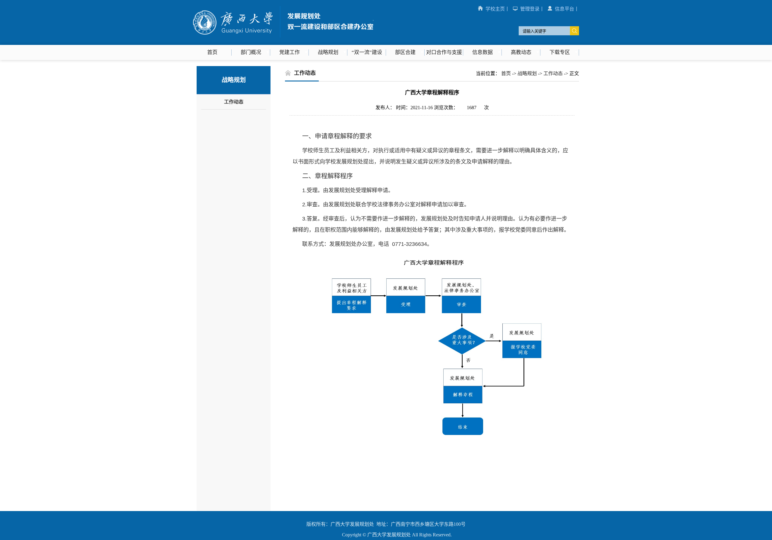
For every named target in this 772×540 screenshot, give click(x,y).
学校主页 (495, 8)
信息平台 (564, 8)
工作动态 (233, 101)
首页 (506, 73)
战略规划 (527, 73)
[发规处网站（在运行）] (283, 35)
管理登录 (529, 8)
